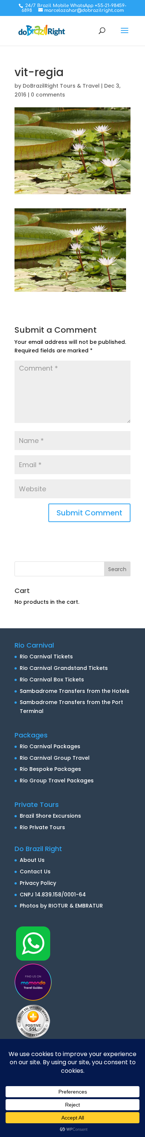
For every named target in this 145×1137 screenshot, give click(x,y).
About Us (32, 860)
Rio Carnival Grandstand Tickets (64, 668)
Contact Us (35, 871)
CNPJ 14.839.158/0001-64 (53, 894)
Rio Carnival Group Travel (55, 758)
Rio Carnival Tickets (46, 656)
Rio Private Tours (42, 827)
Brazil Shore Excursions (50, 816)
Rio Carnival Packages (50, 746)
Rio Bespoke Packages (50, 769)
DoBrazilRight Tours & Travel (61, 85)
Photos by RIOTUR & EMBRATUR (61, 905)
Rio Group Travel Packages (57, 780)
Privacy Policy (38, 883)
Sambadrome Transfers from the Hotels (74, 691)
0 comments (48, 94)
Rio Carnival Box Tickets (52, 679)
